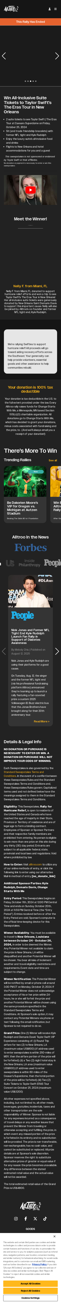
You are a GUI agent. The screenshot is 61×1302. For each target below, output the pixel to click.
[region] (30, 1267)
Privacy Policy (39, 1264)
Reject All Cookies (30, 1291)
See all (53, 460)
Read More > (42, 721)
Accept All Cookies (30, 1283)
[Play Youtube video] (30, 190)
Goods (30, 1229)
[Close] (54, 1236)
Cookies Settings (30, 1298)
